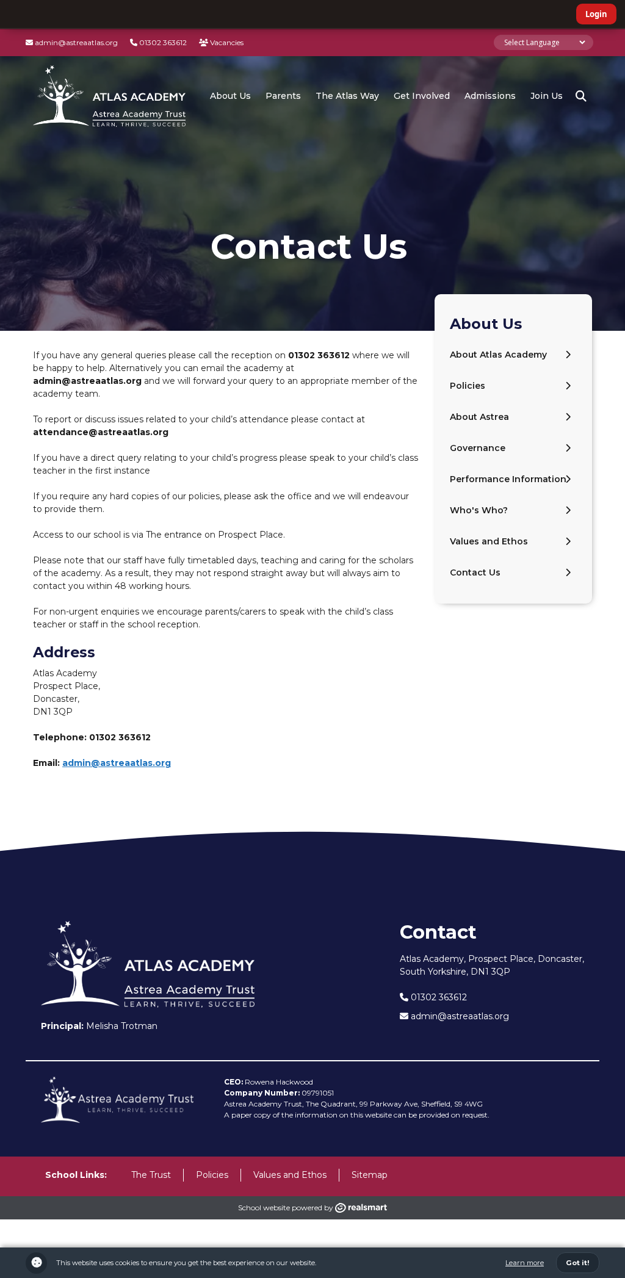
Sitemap (370, 1174)
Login (596, 14)
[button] (581, 96)
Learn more (524, 1262)
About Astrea (479, 416)
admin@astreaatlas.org (75, 42)
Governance (477, 447)
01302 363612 (162, 42)
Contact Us (475, 572)
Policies (467, 385)
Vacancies (226, 42)
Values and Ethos (489, 541)
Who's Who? (479, 510)
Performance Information (508, 479)
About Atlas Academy (498, 354)
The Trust (151, 1174)
